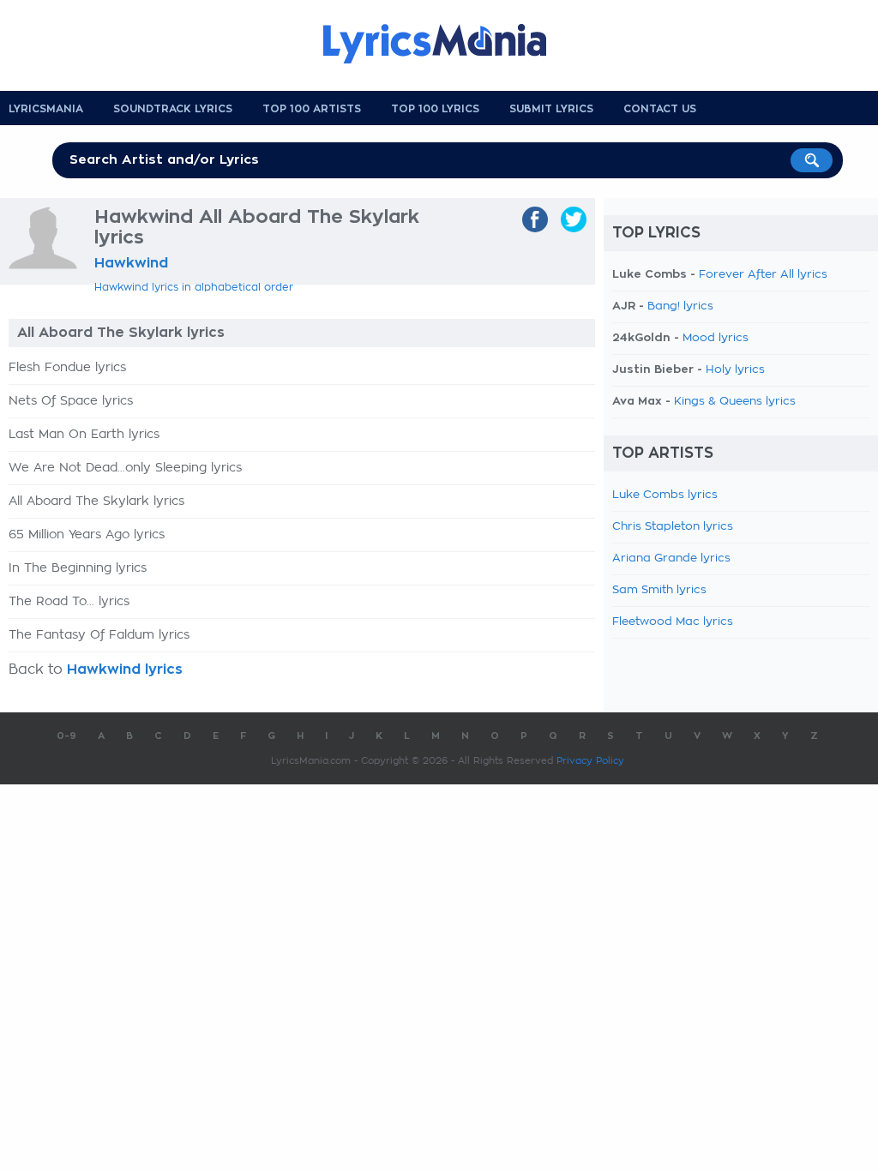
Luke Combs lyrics (665, 495)
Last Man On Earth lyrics (84, 435)
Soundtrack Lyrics (172, 109)
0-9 (66, 736)
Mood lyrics (716, 338)
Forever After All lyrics (763, 274)
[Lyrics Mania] (447, 43)
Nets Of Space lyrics (71, 401)
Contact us (659, 109)
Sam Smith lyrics (659, 590)
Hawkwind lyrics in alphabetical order (193, 287)
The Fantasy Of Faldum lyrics (99, 635)
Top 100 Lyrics (435, 109)
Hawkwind (131, 263)
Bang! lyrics (680, 306)
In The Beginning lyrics (78, 568)
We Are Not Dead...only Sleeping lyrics (125, 468)
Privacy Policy (590, 761)
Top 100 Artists (311, 109)
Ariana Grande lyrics (671, 558)
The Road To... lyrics (69, 602)
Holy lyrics (735, 369)
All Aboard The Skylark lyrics (96, 501)
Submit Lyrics (551, 109)
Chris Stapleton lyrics (672, 526)
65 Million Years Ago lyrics (87, 535)
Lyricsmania (46, 109)
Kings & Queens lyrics (735, 401)
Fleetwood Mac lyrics (672, 622)
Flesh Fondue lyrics (67, 368)
